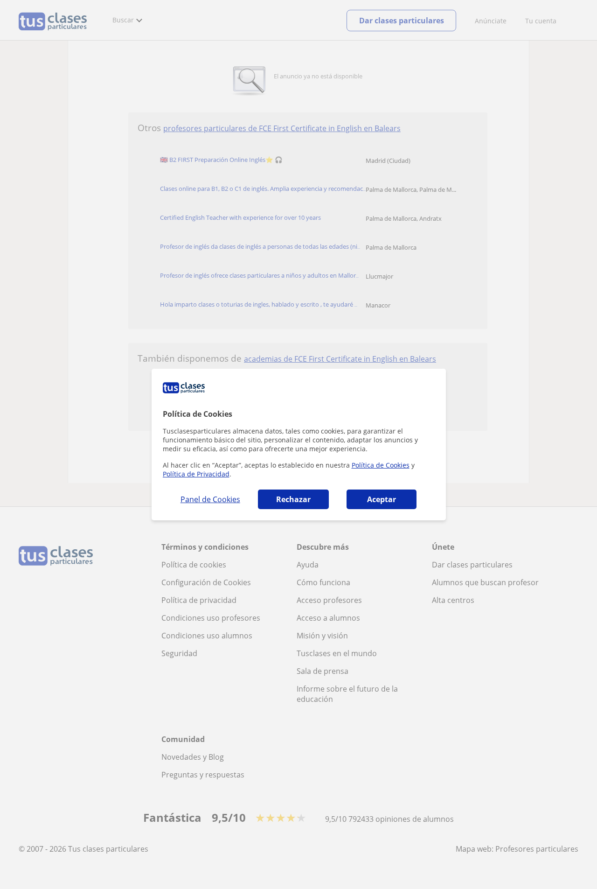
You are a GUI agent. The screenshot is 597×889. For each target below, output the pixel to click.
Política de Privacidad (196, 473)
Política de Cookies (381, 465)
